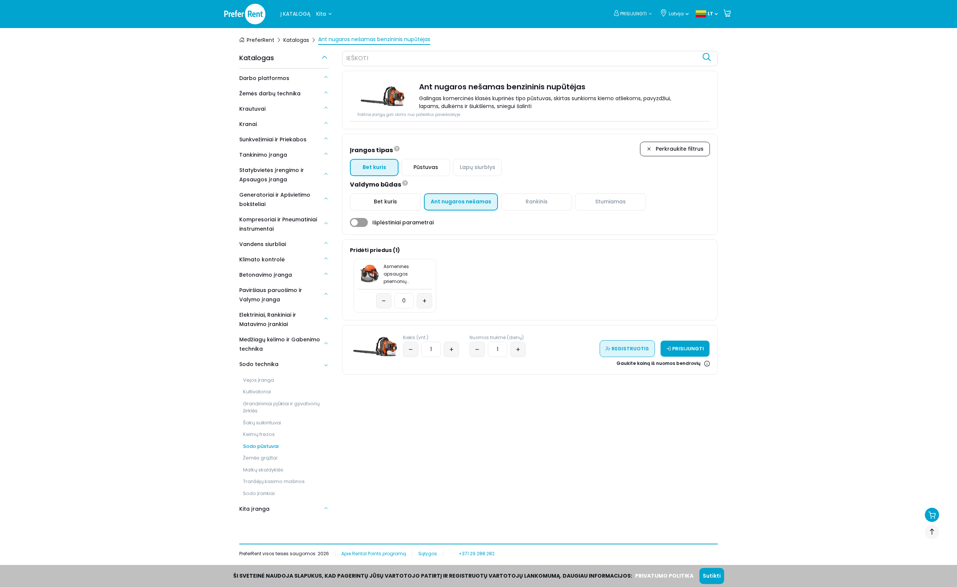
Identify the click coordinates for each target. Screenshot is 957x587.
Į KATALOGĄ (295, 14)
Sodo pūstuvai (261, 446)
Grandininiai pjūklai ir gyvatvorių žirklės (281, 407)
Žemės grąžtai (260, 457)
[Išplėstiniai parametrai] (359, 222)
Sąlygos (427, 553)
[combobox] (522, 59)
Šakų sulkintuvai (262, 422)
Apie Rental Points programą (373, 553)
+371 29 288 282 (477, 553)
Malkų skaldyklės (263, 469)
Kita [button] (321, 14)
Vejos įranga (258, 380)
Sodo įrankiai (259, 493)
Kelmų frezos (259, 434)
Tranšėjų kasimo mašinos (274, 481)
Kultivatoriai (257, 391)
